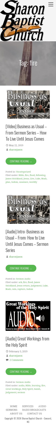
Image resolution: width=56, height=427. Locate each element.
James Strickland (14, 178)
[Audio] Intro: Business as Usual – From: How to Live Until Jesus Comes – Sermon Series (27, 240)
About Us (16, 413)
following (40, 175)
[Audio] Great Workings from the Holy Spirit (27, 341)
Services (27, 406)
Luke (37, 178)
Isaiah (37, 389)
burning (36, 385)
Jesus (26, 178)
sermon (21, 392)
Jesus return (23, 286)
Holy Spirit (27, 389)
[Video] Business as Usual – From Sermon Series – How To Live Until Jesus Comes (26, 132)
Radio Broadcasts (34, 409)
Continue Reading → (21, 161)
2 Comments (16, 360)
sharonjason (15, 149)
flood (32, 175)
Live (32, 178)
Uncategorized (23, 172)
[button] (52, 4)
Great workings (13, 389)
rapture (21, 289)
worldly (33, 182)
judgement (36, 286)
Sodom (14, 182)
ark (20, 282)
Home (13, 406)
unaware (23, 182)
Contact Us (34, 413)
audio (21, 385)
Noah (44, 178)
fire (27, 175)
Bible (21, 175)
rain (14, 289)
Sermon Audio (23, 279)
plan (8, 182)
